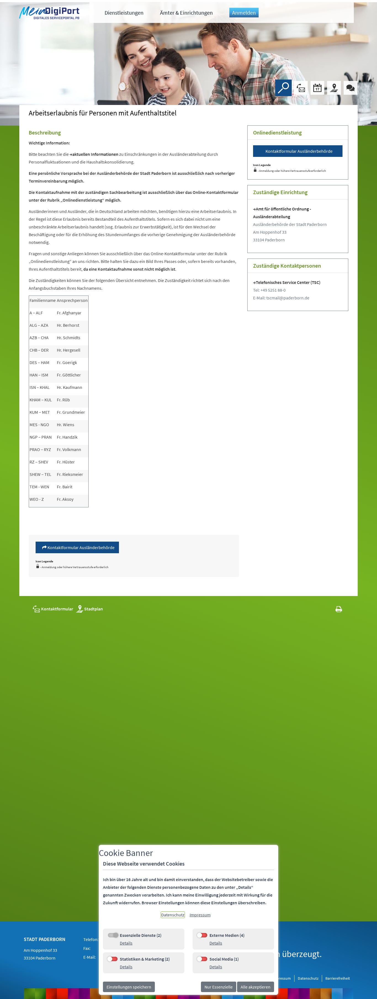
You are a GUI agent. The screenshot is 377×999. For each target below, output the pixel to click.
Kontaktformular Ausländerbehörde (81, 547)
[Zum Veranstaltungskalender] (317, 88)
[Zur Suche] (283, 88)
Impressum (281, 978)
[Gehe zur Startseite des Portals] (50, 13)
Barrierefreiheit (337, 978)
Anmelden (244, 12)
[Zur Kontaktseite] (301, 88)
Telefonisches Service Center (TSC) (288, 282)
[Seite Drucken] (338, 608)
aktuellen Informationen (95, 154)
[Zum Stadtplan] (334, 88)
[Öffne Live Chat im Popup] (350, 88)
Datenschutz (308, 978)
